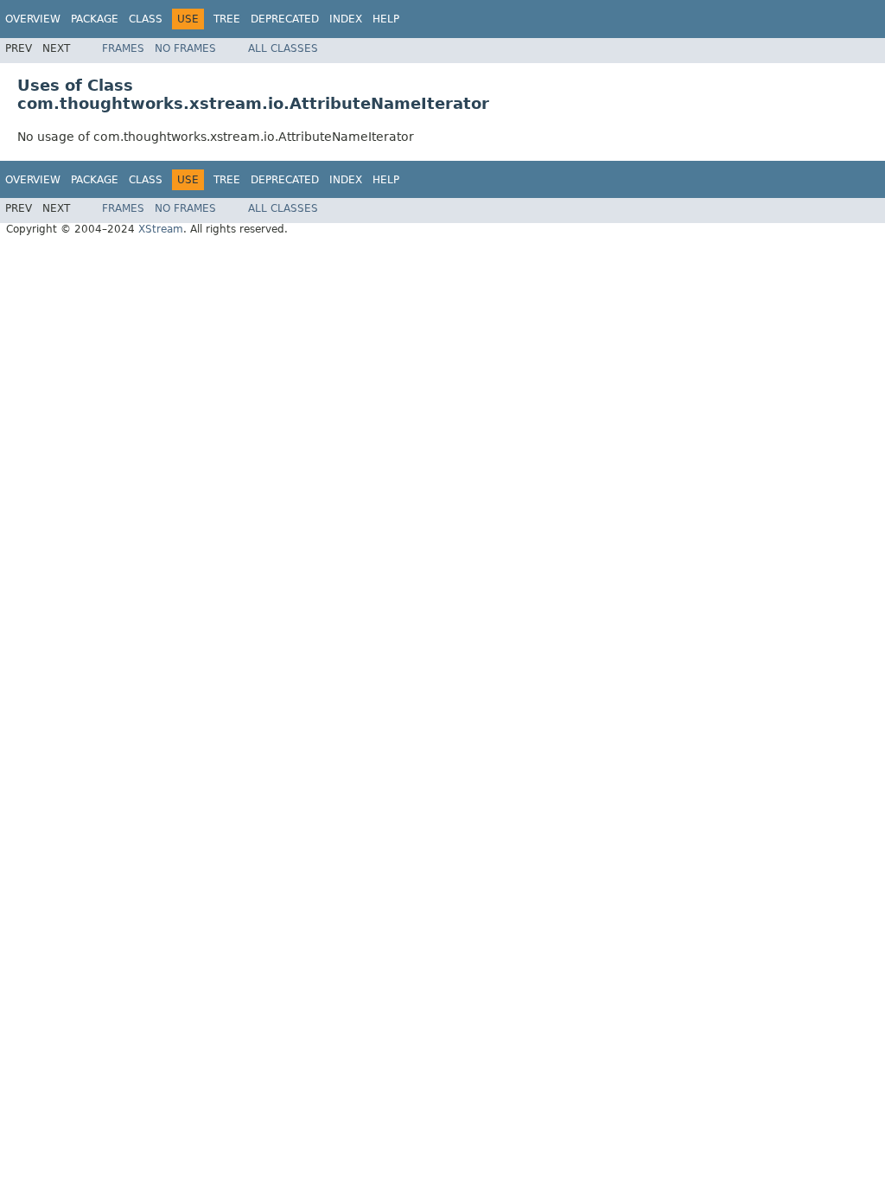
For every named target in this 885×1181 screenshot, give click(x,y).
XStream (160, 229)
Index (345, 19)
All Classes (283, 48)
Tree (226, 19)
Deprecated (285, 19)
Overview (32, 19)
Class (145, 19)
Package (94, 19)
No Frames (185, 48)
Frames (123, 48)
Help (385, 19)
